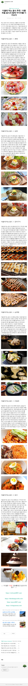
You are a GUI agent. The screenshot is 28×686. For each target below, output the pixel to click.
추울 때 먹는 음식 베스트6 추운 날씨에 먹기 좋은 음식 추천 (9, 648)
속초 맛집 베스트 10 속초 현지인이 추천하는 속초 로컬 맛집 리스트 (9, 645)
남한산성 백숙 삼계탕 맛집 (10, 612)
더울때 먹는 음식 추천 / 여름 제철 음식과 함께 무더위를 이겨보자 (14, 13)
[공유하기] (6, 634)
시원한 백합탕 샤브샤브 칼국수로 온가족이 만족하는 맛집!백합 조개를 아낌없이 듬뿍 (9, 625)
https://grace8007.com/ (14, 602)
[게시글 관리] (8, 634)
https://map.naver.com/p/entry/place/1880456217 (12, 620)
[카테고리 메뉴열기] (25, 2)
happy (3, 665)
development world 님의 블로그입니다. (9, 667)
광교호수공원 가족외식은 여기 (9, 622)
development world (9, 1)
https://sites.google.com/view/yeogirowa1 (11, 609)
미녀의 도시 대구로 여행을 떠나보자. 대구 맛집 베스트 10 (9, 652)
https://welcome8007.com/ (14, 593)
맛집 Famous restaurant (14, 8)
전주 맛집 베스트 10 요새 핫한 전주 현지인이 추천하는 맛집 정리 (9, 643)
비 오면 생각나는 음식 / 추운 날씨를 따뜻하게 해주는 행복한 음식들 (9, 650)
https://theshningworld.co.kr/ (14, 598)
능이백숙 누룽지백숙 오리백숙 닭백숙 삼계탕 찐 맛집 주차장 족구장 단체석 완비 (9, 614)
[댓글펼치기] (3, 659)
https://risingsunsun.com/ (14, 605)
